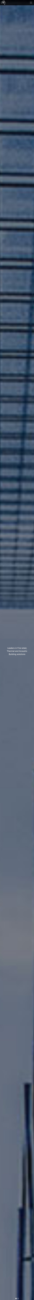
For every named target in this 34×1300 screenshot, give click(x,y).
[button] (16, 1298)
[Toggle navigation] (31, 2)
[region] (17, 650)
